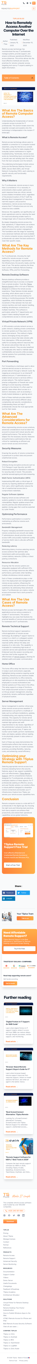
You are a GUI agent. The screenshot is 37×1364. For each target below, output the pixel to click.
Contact (6, 1242)
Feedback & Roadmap (11, 1289)
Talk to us (25, 918)
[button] (34, 3)
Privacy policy (23, 1360)
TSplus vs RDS (8, 1340)
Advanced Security (10, 1261)
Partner (6, 1245)
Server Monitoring (9, 1264)
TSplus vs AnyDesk (10, 1337)
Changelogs (7, 1286)
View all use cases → (10, 1326)
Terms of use (13, 1360)
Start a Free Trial (13, 865)
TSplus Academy (9, 1292)
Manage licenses (9, 1239)
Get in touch (10, 983)
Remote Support (9, 1258)
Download (10, 1221)
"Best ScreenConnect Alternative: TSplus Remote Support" (17, 1114)
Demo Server (8, 1280)
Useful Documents (10, 1283)
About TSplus (8, 1236)
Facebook (10, 893)
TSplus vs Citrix (9, 1334)
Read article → (12, 1041)
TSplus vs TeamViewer (11, 1343)
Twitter (23, 893)
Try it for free (19, 949)
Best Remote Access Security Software (17, 1324)
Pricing (5, 1233)
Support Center (9, 1275)
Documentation (8, 1272)
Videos (5, 1277)
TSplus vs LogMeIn (10, 1346)
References (7, 1248)
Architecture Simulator (11, 1295)
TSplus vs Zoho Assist (11, 1349)
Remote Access (9, 1255)
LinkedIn (9, 899)
